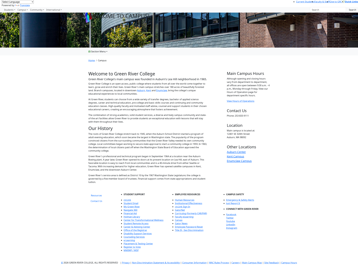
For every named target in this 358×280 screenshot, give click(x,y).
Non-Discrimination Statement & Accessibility (156, 262)
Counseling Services (134, 236)
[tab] (96, 195)
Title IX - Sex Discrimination (189, 230)
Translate (25, 5)
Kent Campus (235, 156)
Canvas (178, 220)
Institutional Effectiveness (188, 203)
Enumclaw (161, 90)
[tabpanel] (194, 223)
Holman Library (132, 216)
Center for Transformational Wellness (143, 220)
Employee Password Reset (189, 226)
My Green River (132, 206)
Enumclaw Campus (239, 161)
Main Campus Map (252, 262)
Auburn (141, 90)
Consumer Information (194, 262)
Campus (21, 9)
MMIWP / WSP (131, 250)
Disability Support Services (138, 233)
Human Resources (184, 199)
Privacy (126, 262)
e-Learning (129, 240)
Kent (148, 90)
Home (91, 60)
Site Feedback (271, 262)
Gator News (181, 223)
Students (9, 9)
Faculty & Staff (321, 1)
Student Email (131, 203)
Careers (235, 262)
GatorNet (180, 210)
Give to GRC (335, 1)
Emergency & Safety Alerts (240, 199)
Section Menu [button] (98, 51)
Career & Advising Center (137, 226)
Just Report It (233, 203)
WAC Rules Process (219, 262)
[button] (248, 214)
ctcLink (127, 199)
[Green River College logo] (0, 10)
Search (352, 9)
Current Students (305, 1)
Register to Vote (132, 247)
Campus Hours (289, 262)
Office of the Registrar (135, 230)
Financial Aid (130, 213)
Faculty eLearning (184, 216)
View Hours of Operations (240, 101)
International (53, 9)
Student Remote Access (136, 223)
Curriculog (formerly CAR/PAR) (191, 213)
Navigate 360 (130, 210)
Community (36, 9)
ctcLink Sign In (182, 206)
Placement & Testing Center (138, 243)
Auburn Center (236, 152)
